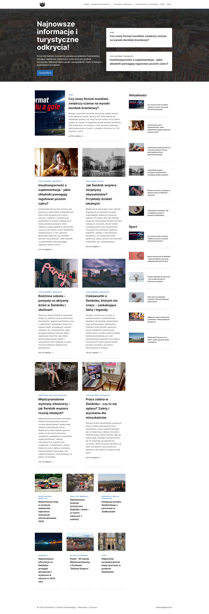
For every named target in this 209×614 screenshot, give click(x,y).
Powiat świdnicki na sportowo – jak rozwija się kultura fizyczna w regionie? (158, 279)
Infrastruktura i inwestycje (146, 4)
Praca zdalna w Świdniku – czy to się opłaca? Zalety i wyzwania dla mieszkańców (101, 408)
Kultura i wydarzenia (79, 555)
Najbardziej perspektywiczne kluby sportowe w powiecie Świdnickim (111, 565)
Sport (162, 4)
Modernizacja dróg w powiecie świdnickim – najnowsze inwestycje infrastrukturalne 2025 (48, 511)
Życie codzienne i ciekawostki (121, 56)
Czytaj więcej (76, 136)
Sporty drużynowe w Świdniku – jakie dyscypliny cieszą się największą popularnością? (158, 259)
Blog (169, 4)
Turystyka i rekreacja (79, 496)
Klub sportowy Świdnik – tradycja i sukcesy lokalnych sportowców (158, 299)
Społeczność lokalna (95, 181)
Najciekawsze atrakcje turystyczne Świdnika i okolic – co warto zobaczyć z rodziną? (79, 509)
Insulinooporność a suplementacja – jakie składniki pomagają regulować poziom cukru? (54, 194)
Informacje (43, 555)
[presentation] (50, 113)
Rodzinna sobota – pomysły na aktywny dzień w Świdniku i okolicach (158, 192)
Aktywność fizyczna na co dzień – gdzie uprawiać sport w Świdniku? (158, 339)
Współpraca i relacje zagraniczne (52, 395)
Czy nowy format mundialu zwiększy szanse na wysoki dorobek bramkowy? (89, 103)
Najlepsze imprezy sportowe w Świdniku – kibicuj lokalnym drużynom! (158, 319)
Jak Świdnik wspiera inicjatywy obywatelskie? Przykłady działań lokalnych (101, 194)
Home (86, 4)
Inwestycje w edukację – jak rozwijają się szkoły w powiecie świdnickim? (157, 213)
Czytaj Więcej (46, 249)
